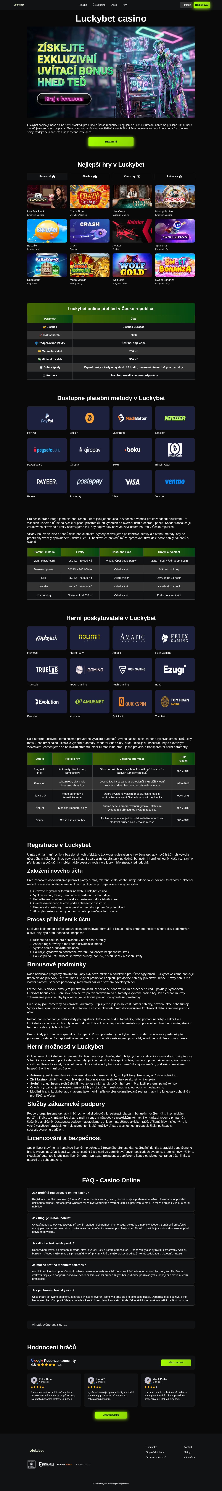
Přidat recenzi (176, 1362)
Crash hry (129, 176)
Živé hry (87, 176)
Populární (45, 176)
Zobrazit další (111, 1415)
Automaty (172, 176)
